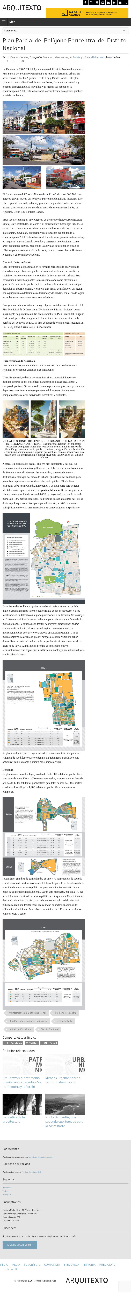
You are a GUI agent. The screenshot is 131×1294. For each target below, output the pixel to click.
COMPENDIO (52, 1264)
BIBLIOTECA (71, 1264)
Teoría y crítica (81, 57)
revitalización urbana (20, 1029)
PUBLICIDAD (107, 1264)
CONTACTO (11, 1269)
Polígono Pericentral (66, 1013)
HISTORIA (89, 1264)
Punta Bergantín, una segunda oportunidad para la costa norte (64, 1121)
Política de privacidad (31, 1171)
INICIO (4, 1264)
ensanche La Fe (64, 1021)
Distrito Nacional (50, 1029)
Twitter (6, 1191)
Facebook (7, 1187)
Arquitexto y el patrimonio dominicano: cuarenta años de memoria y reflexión (22, 1082)
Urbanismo (98, 57)
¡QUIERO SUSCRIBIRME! (19, 1245)
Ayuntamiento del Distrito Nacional (27, 1013)
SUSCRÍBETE (32, 1264)
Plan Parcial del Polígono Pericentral (28, 1021)
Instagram (7, 1194)
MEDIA (16, 1264)
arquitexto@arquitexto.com (41, 1156)
